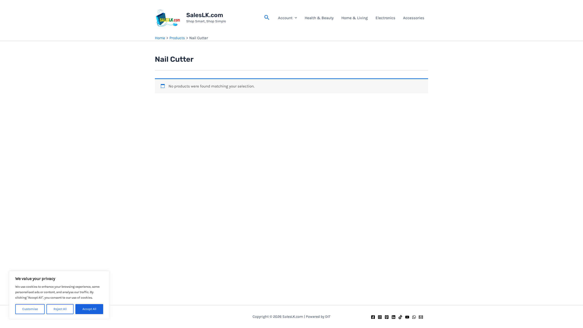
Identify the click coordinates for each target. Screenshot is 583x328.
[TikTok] (400, 317)
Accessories (413, 17)
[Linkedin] (393, 317)
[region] (59, 295)
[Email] (421, 317)
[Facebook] (373, 317)
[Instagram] (380, 317)
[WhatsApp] (414, 317)
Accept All (89, 309)
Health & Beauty (319, 17)
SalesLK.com (204, 15)
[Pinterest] (387, 317)
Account (285, 17)
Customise (30, 309)
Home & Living (354, 17)
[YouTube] (407, 317)
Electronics (385, 17)
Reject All (60, 309)
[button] (267, 17)
